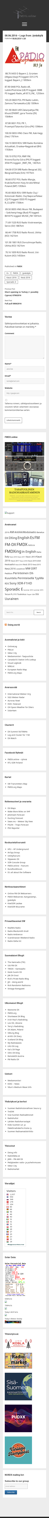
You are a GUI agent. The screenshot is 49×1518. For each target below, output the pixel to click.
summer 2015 (38, 590)
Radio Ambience (15, 934)
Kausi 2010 (13, 557)
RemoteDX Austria (16, 1056)
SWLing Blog (13, 1033)
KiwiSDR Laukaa (15, 903)
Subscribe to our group (17, 1481)
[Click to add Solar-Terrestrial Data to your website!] (15, 1295)
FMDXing (13, 551)
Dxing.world (14, 625)
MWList (11, 666)
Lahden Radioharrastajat (19, 1121)
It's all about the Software (19, 872)
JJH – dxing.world (15, 982)
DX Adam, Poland (15, 1029)
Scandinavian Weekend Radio (21, 937)
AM (12, 532)
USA (33, 594)
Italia (39, 552)
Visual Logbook (14, 663)
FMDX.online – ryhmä (17, 759)
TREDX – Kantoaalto (16, 968)
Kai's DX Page (14, 1049)
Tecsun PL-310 (11, 594)
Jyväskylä (26, 273)
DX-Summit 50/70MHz (17, 731)
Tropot (29, 594)
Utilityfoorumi (14, 855)
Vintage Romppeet (16, 988)
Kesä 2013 (27, 564)
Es (8, 273)
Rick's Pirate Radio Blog (18, 978)
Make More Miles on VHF (19, 811)
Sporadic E (11, 282)
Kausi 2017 (15, 561)
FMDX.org (12, 1013)
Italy (7, 556)
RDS (7, 583)
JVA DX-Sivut (13, 975)
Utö (37, 594)
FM (37, 537)
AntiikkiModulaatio (25, 532)
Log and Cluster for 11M (19, 735)
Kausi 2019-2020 (34, 561)
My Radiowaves (15, 1043)
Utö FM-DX (12, 965)
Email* (8, 376)
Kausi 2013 (31, 556)
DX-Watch (12, 738)
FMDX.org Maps (15, 673)
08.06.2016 (17, 38)
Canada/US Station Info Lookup (22, 659)
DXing (13, 538)
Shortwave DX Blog (16, 1016)
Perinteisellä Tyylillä (31, 578)
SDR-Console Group (16, 862)
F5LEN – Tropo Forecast (18, 824)
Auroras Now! (14, 700)
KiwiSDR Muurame (16, 906)
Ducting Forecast (15, 818)
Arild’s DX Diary (15, 1036)
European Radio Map (17, 669)
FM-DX (10, 544)
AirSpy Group (14, 852)
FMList (10, 649)
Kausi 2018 (23, 561)
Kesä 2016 (25, 277)
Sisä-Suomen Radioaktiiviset (20, 1115)
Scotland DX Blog (15, 1039)
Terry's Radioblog (16, 1026)
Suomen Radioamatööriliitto (20, 1131)
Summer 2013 (28, 590)
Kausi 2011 (21, 557)
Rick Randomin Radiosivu (19, 985)
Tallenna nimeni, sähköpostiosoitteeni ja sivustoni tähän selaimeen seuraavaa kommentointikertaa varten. (23, 406)
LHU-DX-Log (13, 1046)
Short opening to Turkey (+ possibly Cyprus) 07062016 (21, 294)
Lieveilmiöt (20, 569)
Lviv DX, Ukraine (15, 1023)
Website (8, 388)
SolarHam (12, 710)
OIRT (34, 568)
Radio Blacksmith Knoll (18, 931)
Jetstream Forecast (16, 814)
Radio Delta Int (14, 941)
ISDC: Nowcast (14, 704)
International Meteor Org (19, 694)
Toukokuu (21, 594)
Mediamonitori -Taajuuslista (20, 656)
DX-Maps (12, 808)
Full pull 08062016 (13, 303)
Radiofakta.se (14, 1156)
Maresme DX (13, 1009)
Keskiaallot (10, 564)
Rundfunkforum (15, 869)
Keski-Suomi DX (15, 972)
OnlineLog (12, 646)
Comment (9, 333)
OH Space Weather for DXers (21, 707)
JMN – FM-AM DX (15, 1159)
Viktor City (12, 653)
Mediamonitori (14, 1080)
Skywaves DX (13, 859)
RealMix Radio (14, 927)
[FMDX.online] (24, 17)
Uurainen (12, 598)
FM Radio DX (13, 1059)
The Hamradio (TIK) (16, 962)
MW (27, 568)
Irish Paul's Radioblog (17, 1019)
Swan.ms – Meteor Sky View (20, 821)
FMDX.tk (31, 545)
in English (29, 551)
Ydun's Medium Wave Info (19, 1087)
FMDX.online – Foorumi (18, 865)
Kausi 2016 (11, 277)
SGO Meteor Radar (16, 697)
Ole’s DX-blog (14, 1052)
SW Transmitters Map (17, 783)
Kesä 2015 (37, 564)
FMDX (19, 266)
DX (6, 538)
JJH (25, 38)
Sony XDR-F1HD (21, 583)
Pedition (9, 573)
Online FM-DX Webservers (19, 893)
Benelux (40, 532)
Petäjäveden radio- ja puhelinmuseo (24, 1162)
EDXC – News (13, 1083)
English (24, 537)
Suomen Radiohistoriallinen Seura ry (24, 1108)
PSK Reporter (14, 828)
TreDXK (11, 1111)
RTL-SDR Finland (15, 762)
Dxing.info (12, 1152)
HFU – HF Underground (18, 849)
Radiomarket (13, 1169)
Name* (8, 363)
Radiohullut (13, 1118)
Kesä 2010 (18, 565)
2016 (7, 532)
